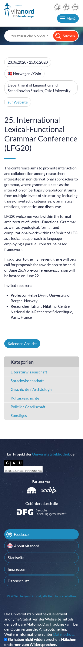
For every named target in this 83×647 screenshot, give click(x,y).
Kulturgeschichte (25, 398)
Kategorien (22, 362)
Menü (71, 18)
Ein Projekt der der (41, 454)
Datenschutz (18, 581)
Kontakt (75, 7)
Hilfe (57, 7)
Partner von (41, 481)
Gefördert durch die (41, 503)
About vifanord (26, 546)
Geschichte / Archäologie (31, 389)
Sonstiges (19, 415)
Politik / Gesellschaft (28, 406)
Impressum (17, 569)
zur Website (18, 102)
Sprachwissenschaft (27, 380)
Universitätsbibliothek (51, 454)
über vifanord (66, 7)
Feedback (21, 534)
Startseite (16, 557)
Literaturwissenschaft (29, 372)
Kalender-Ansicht (22, 343)
